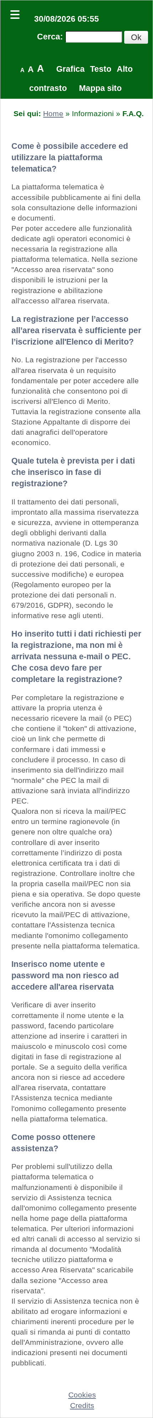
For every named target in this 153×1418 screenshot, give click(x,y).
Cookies (82, 1395)
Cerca (48, 36)
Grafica (70, 69)
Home (53, 113)
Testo (100, 69)
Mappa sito (100, 88)
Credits (82, 1405)
